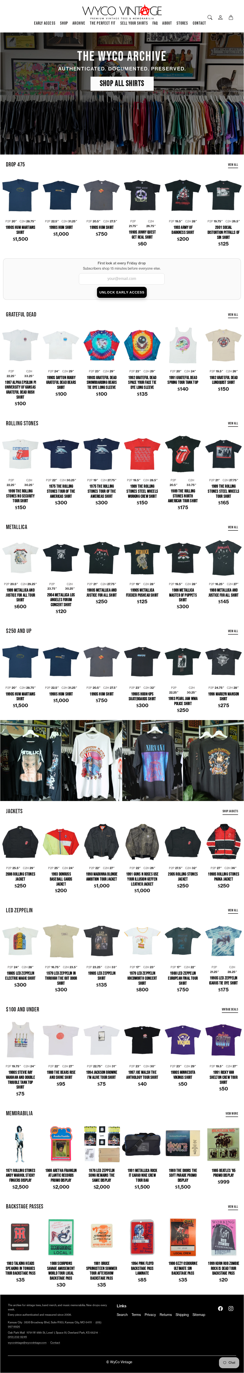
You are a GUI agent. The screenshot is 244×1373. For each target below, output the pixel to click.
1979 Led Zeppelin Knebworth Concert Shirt (142, 978)
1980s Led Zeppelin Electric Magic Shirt (20, 976)
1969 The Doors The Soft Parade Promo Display (183, 1175)
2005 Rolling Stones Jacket (183, 877)
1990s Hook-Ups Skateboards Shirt (142, 697)
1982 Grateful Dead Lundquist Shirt (223, 380)
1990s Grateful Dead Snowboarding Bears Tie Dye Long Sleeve (102, 382)
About (167, 23)
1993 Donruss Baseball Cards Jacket (61, 879)
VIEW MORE (232, 1113)
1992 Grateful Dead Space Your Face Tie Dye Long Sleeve (142, 382)
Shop (64, 23)
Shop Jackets (230, 811)
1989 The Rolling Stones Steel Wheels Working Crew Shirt (142, 491)
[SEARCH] (210, 17)
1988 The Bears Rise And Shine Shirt (61, 1075)
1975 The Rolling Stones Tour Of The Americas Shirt (61, 491)
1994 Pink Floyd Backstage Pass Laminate (142, 1268)
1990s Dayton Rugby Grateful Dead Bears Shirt (61, 382)
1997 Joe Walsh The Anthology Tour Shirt (142, 1075)
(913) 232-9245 (17, 1337)
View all (233, 165)
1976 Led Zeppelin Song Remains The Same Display (102, 1175)
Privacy (150, 1315)
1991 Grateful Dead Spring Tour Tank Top (183, 380)
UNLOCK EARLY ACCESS (121, 292)
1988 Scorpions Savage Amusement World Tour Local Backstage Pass (61, 1271)
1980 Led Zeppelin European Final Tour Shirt (183, 978)
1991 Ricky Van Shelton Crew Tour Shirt (224, 1077)
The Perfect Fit (103, 23)
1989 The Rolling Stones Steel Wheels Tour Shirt (223, 491)
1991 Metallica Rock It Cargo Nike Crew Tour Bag (142, 1175)
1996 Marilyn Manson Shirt (223, 697)
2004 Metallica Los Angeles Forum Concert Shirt (61, 600)
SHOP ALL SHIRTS (122, 83)
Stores (182, 23)
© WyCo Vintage (119, 1362)
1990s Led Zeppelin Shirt (102, 976)
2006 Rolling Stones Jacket (20, 877)
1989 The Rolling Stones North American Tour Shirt (183, 496)
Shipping (182, 1315)
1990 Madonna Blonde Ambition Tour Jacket (101, 877)
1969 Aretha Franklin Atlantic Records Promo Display (61, 1175)
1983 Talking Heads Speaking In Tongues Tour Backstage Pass (20, 1268)
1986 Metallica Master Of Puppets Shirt (183, 595)
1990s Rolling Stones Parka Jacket (223, 877)
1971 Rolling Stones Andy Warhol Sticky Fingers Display (20, 1175)
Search (122, 1315)
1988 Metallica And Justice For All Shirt (223, 593)
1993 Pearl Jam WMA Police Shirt (183, 701)
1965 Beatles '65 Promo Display (224, 1173)
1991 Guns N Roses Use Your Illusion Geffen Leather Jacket (142, 879)
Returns (166, 1315)
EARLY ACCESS (45, 23)
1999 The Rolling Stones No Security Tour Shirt (20, 496)
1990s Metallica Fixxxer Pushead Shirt (142, 593)
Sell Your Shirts (134, 23)
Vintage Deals (230, 1009)
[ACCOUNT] (220, 17)
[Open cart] (231, 17)
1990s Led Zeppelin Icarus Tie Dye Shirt (223, 981)
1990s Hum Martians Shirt (20, 230)
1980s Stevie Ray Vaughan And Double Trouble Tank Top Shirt (20, 1080)
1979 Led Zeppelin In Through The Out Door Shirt (61, 978)
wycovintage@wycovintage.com (27, 1342)
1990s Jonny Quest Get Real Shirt (142, 235)
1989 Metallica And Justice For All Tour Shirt (20, 595)
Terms (136, 1315)
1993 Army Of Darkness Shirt (183, 230)
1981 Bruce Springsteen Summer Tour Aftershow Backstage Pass (101, 1271)
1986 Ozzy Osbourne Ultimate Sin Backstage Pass (183, 1268)
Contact (199, 23)
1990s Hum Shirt (61, 227)
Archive (78, 23)
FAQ (155, 23)
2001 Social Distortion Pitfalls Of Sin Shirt (223, 232)
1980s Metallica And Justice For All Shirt (101, 593)
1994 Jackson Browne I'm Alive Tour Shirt (101, 1075)
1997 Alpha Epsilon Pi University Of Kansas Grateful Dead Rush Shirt (20, 390)
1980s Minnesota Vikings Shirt (183, 1075)
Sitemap (199, 1315)
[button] (220, 1308)
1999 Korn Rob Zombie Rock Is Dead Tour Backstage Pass (223, 1268)
